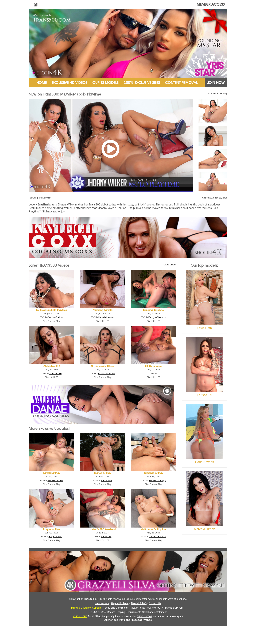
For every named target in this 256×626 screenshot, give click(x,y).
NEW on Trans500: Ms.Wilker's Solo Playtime (65, 94)
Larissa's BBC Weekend (103, 529)
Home (42, 83)
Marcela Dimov (204, 529)
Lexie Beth (204, 328)
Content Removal (181, 83)
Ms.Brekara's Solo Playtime (51, 310)
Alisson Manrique (106, 373)
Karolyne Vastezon (157, 317)
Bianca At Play (102, 473)
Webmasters (102, 603)
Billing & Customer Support (86, 607)
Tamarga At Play (153, 473)
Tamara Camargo (157, 480)
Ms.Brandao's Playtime (153, 529)
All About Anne (153, 366)
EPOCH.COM (144, 616)
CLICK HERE (80, 616)
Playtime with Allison (102, 366)
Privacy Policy (137, 607)
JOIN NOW (216, 83)
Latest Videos (170, 265)
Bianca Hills (106, 480)
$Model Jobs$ (139, 603)
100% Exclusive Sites (142, 83)
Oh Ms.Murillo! (51, 366)
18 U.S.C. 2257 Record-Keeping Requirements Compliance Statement (128, 612)
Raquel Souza (55, 536)
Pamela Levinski (106, 317)
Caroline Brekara (55, 317)
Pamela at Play (51, 473)
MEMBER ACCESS (211, 4)
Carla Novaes (204, 462)
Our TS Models (105, 83)
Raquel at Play (51, 529)
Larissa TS (106, 536)
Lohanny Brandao (157, 536)
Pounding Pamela (102, 310)
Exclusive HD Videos (69, 83)
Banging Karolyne (153, 310)
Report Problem (120, 603)
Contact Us (155, 603)
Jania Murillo (55, 373)
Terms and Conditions (115, 607)
